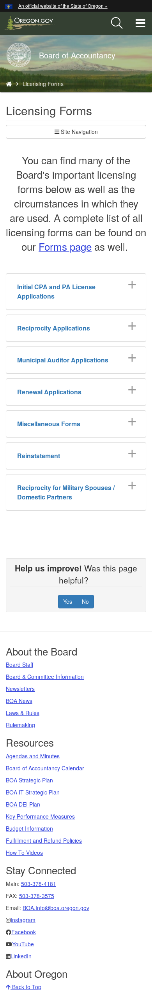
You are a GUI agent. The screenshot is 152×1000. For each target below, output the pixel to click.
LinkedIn (21, 956)
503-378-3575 (36, 896)
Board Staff (19, 664)
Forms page (65, 246)
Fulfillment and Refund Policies (44, 840)
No (85, 601)
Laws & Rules (22, 713)
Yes (67, 601)
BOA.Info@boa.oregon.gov (56, 908)
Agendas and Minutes (33, 756)
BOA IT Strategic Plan (33, 792)
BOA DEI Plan (23, 804)
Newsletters (20, 688)
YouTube (23, 944)
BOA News (19, 701)
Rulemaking (20, 725)
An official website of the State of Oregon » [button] (63, 5)
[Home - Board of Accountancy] (9, 84)
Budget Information (29, 828)
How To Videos (24, 852)
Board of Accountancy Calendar (45, 768)
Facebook (23, 932)
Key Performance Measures (40, 816)
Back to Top (26, 987)
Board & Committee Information (45, 676)
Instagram (23, 920)
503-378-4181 (38, 884)
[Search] (117, 23)
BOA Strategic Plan (29, 780)
